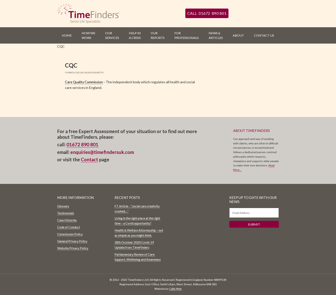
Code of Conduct (68, 227)
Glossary (63, 206)
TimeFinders (90, 13)
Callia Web (175, 288)
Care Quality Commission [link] (84, 82)
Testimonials (65, 213)
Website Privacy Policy (72, 248)
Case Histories (67, 220)
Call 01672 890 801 (207, 13)
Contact (89, 159)
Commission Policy (70, 234)
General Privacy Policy (72, 241)
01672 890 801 (82, 144)
